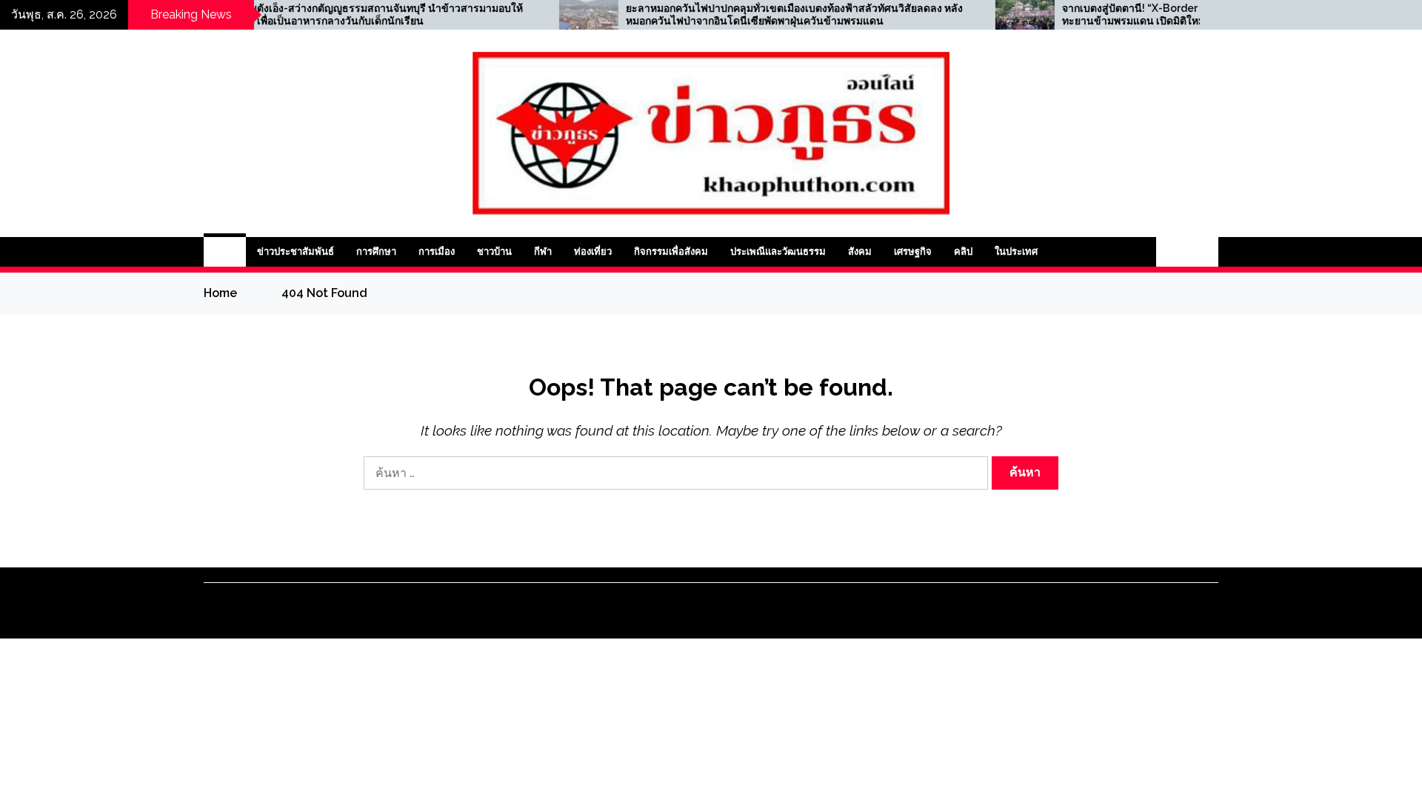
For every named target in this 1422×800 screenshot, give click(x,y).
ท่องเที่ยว (593, 251)
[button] (1171, 252)
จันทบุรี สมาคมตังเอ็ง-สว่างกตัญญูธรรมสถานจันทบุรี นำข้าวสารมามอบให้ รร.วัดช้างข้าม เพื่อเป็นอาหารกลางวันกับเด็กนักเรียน (314, 14)
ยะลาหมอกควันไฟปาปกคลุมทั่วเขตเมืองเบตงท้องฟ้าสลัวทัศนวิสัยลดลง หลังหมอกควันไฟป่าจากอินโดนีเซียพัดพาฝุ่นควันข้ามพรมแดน (752, 14)
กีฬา (543, 251)
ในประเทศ (1016, 251)
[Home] (225, 252)
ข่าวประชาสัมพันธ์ (295, 251)
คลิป (963, 251)
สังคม (860, 251)
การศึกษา (376, 251)
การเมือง (436, 251)
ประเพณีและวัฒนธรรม (778, 251)
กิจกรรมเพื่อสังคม (671, 251)
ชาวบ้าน (494, 251)
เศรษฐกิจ (913, 251)
